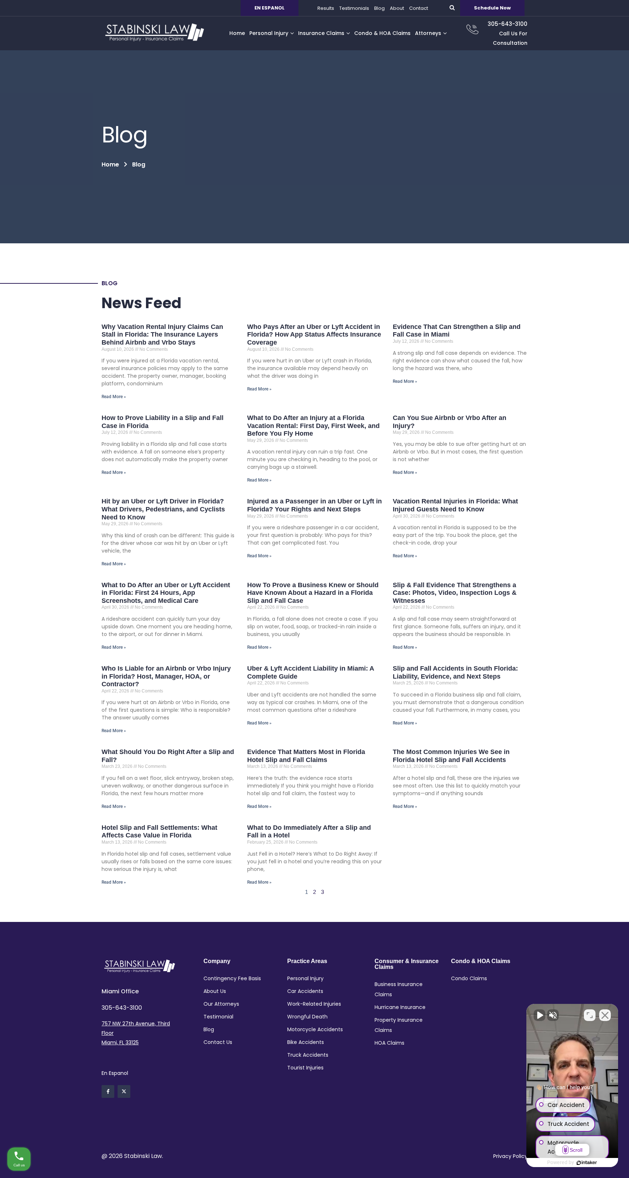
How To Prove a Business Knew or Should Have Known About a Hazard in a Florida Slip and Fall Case (313, 592)
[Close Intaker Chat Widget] (605, 1015)
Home (110, 164)
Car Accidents (305, 991)
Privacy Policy (510, 1156)
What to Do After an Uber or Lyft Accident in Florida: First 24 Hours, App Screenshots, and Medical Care (166, 592)
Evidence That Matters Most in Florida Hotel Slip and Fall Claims (306, 755)
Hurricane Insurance (400, 1007)
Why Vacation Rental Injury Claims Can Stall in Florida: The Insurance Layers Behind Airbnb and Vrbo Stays (162, 334)
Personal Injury (305, 978)
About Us (214, 991)
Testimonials (354, 8)
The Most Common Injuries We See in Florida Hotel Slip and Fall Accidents (451, 755)
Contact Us (217, 1042)
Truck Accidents (307, 1055)
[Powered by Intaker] (587, 1163)
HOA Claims (389, 1043)
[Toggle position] (590, 1015)
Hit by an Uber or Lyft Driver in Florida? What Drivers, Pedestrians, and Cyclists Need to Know (163, 509)
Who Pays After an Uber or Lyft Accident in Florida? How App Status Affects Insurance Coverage (314, 334)
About (397, 8)
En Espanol (115, 1073)
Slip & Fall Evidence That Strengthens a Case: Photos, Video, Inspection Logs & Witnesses (455, 592)
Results (325, 8)
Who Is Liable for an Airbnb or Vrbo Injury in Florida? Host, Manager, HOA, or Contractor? (166, 676)
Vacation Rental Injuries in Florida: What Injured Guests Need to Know (455, 505)
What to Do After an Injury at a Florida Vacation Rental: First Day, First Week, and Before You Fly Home (313, 425)
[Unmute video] (539, 1015)
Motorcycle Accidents (315, 1029)
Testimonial (218, 1016)
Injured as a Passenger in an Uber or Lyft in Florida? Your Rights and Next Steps (314, 505)
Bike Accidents (305, 1042)
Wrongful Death (307, 1016)
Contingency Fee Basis (232, 978)
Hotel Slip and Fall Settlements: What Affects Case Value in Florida (159, 831)
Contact (418, 8)
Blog (379, 8)
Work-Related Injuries (314, 1004)
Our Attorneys (221, 1004)
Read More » (114, 396)
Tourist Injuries (305, 1067)
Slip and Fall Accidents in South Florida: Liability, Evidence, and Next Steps (455, 672)
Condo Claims (469, 978)
